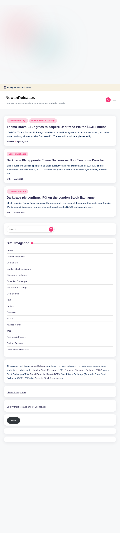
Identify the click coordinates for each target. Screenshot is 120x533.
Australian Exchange (17, 287)
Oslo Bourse (13, 293)
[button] (51, 229)
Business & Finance (16, 337)
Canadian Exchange (17, 281)
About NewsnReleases (18, 349)
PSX (9, 300)
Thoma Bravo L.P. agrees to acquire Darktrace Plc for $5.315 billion (57, 127)
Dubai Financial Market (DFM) (45, 374)
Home (10, 250)
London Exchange (17, 121)
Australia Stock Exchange (47, 378)
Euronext (11, 312)
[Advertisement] (19, 19)
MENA (10, 318)
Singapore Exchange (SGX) (88, 370)
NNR (13, 420)
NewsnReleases (20, 97)
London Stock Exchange (43, 121)
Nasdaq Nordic (14, 324)
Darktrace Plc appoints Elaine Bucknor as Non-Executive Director (55, 160)
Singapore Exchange (17, 275)
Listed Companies (16, 256)
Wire (9, 331)
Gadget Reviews (15, 343)
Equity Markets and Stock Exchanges (27, 407)
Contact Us (12, 262)
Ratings (10, 306)
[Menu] (114, 100)
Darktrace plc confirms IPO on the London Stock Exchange (51, 197)
